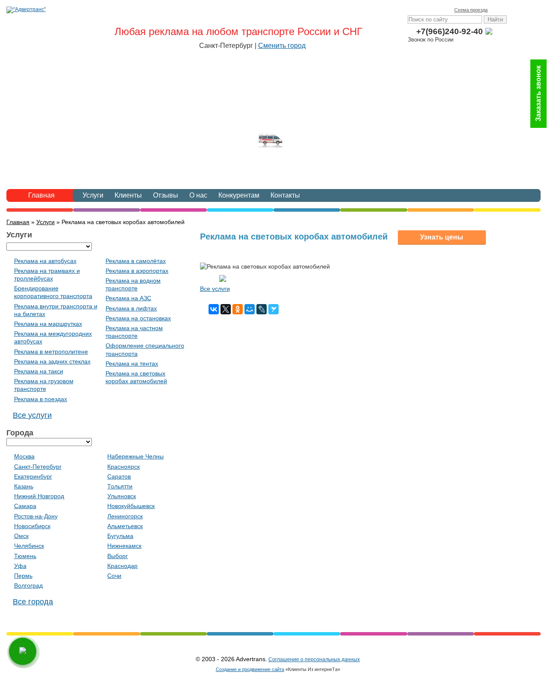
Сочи (114, 575)
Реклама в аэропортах (137, 270)
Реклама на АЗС (128, 298)
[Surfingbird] (273, 309)
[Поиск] (532, 9)
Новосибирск (32, 526)
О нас (198, 195)
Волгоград (28, 585)
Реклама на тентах (132, 363)
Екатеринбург (33, 476)
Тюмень (25, 556)
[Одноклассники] (237, 309)
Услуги (92, 195)
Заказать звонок (538, 94)
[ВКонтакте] (214, 309)
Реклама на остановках (138, 318)
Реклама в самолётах (136, 260)
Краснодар (122, 565)
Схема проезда (471, 9)
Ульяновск (121, 496)
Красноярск (123, 466)
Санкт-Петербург (38, 466)
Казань (23, 486)
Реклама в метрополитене (51, 351)
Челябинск (29, 545)
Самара (25, 506)
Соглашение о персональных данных (314, 659)
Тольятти (119, 486)
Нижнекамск (124, 545)
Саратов (119, 476)
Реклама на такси (38, 371)
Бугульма (120, 535)
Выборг (117, 556)
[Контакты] (508, 9)
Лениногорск (125, 516)
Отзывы (165, 195)
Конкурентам (238, 195)
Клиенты (128, 195)
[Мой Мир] (249, 309)
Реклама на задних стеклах (52, 361)
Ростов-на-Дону (36, 516)
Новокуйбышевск (131, 506)
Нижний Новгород (39, 496)
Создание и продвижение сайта (250, 669)
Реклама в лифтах (131, 308)
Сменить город (282, 45)
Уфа (20, 565)
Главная (41, 195)
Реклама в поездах (40, 399)
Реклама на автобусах (45, 260)
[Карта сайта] (520, 9)
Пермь (23, 575)
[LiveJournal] (261, 309)
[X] (226, 309)
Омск (21, 535)
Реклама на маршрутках (48, 323)
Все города (33, 601)
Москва (24, 456)
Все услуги (215, 288)
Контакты (285, 195)
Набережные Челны (135, 456)
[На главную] (496, 9)
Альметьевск (125, 526)
